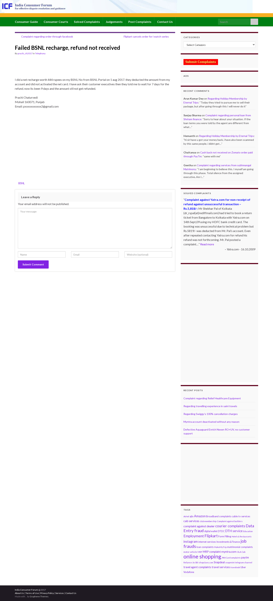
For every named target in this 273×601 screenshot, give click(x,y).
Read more (207, 244)
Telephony (40, 53)
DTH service (234, 531)
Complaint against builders (230, 521)
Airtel (186, 516)
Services (59, 593)
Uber (243, 567)
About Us (19, 593)
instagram (190, 541)
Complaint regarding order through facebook (47, 36)
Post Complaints (139, 21)
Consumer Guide (26, 21)
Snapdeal (219, 562)
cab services (191, 521)
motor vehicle (190, 552)
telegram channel (243, 562)
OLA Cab (241, 552)
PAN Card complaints (231, 557)
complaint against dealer (199, 526)
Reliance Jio (189, 562)
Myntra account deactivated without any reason (211, 421)
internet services (207, 541)
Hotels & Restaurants (241, 536)
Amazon (200, 516)
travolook (235, 567)
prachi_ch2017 (25, 53)
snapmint (230, 562)
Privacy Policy (47, 593)
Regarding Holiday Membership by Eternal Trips (226, 135)
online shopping (202, 556)
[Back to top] (264, 592)
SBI (196, 562)
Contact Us (165, 21)
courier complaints (230, 526)
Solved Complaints (87, 21)
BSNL (21, 183)
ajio (192, 516)
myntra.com (228, 551)
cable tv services (241, 516)
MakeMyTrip (220, 547)
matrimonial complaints (240, 546)
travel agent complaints (197, 567)
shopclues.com (206, 562)
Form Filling (224, 536)
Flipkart (211, 536)
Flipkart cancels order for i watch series (146, 36)
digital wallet (210, 531)
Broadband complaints (218, 516)
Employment (193, 536)
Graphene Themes (39, 596)
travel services (221, 567)
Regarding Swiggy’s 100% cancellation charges (210, 413)
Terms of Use (32, 593)
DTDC (221, 531)
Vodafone (188, 572)
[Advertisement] (82, 68)
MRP (200, 552)
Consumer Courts (56, 21)
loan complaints (205, 546)
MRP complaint (212, 551)
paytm (245, 557)
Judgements (114, 21)
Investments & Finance (228, 541)
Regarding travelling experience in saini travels (210, 406)
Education (248, 531)
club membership (208, 521)
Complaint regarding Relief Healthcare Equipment (212, 398)
